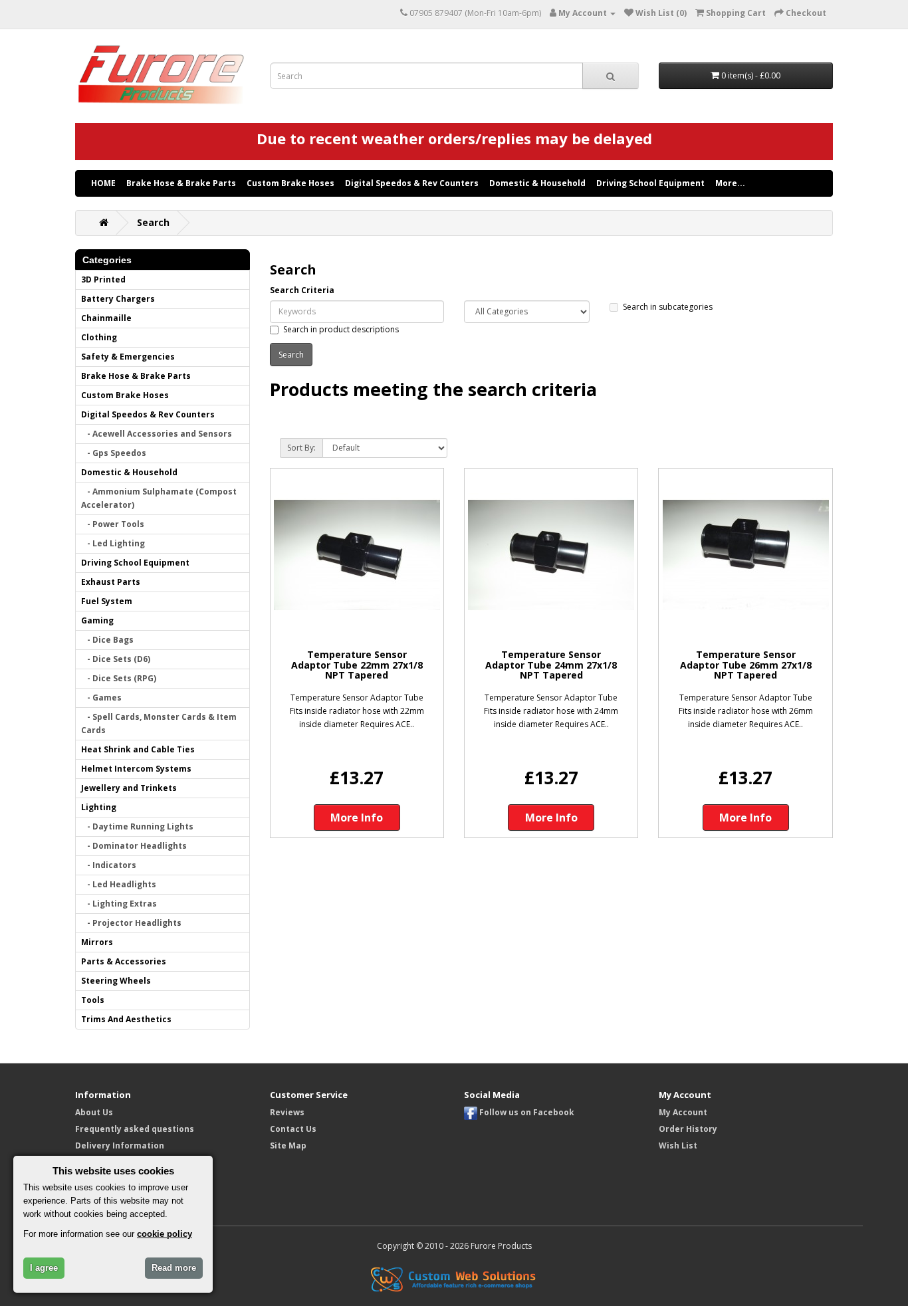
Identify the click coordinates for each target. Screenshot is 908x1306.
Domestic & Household (537, 183)
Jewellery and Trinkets (129, 788)
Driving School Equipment (650, 183)
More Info (356, 817)
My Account (683, 1112)
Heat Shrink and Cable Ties (138, 749)
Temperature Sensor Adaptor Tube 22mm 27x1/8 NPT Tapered (357, 664)
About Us (94, 1112)
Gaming (97, 620)
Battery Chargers (118, 298)
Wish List (678, 1145)
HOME (103, 183)
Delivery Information (119, 1145)
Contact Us (293, 1129)
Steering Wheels (116, 980)
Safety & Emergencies (128, 356)
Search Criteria (302, 290)
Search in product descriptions (341, 329)
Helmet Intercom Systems (136, 768)
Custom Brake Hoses (290, 183)
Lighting (98, 807)
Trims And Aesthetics (126, 1019)
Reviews (287, 1112)
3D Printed (103, 279)
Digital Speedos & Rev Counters (412, 183)
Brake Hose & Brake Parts (181, 183)
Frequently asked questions (134, 1129)
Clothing (99, 337)
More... (730, 183)
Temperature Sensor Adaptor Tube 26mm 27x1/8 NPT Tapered (746, 664)
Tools (92, 1000)
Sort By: (301, 447)
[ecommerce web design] (454, 1278)
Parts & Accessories (123, 961)
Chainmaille (106, 318)
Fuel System (106, 601)
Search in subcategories (668, 306)
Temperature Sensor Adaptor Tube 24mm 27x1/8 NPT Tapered (551, 664)
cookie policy (164, 1234)
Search (153, 222)
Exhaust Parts (110, 582)
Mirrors (97, 942)
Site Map (288, 1145)
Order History (688, 1129)
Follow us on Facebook (525, 1112)
